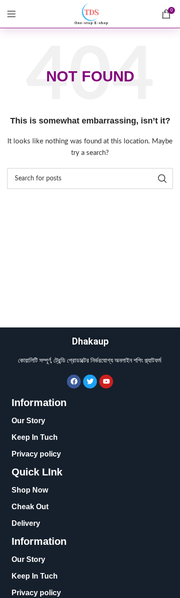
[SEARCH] (162, 178)
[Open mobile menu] (11, 14)
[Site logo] (90, 14)
